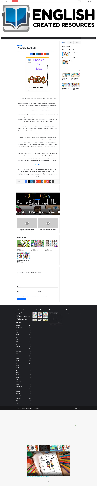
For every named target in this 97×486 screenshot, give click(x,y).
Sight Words (18, 377)
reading (17, 367)
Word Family (18, 395)
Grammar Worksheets (20, 348)
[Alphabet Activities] (40, 320)
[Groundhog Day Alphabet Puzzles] (51, 243)
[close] (48, 481)
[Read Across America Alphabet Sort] (23, 243)
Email (18, 291)
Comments (77, 42)
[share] (68, 453)
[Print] (53, 181)
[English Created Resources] (48, 18)
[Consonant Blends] (45, 320)
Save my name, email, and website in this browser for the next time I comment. (32, 296)
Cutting (17, 339)
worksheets (18, 398)
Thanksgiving (59, 322)
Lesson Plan (18, 351)
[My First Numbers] (75, 75)
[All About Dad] (35, 320)
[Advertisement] (33, 435)
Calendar (18, 330)
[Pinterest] (42, 54)
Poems (17, 358)
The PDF (37, 165)
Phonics (17, 356)
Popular (63, 42)
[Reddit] (45, 54)
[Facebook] (31, 54)
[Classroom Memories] (66, 75)
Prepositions (18, 362)
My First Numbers (75, 78)
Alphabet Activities (53, 315)
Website (39, 291)
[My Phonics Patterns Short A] (65, 54)
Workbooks (18, 396)
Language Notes (19, 349)
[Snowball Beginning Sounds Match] (23, 255)
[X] (34, 54)
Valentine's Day (56, 324)
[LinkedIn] (37, 54)
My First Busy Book (66, 46)
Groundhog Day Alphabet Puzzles (50, 249)
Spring (60, 320)
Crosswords (18, 337)
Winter (61, 324)
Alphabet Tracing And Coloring (75, 89)
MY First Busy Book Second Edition (69, 49)
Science (17, 374)
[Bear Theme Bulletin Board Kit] (35, 313)
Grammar (18, 346)
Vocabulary (18, 391)
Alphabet (22, 42)
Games (18, 402)
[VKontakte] (47, 54)
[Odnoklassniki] (45, 181)
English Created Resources (25, 188)
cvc (17, 341)
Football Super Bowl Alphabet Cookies (37, 249)
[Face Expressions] (65, 62)
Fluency (17, 344)
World (17, 400)
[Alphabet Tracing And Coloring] (75, 85)
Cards (17, 332)
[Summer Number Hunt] (66, 85)
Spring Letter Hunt (37, 204)
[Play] (56, 448)
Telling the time (19, 386)
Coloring (17, 334)
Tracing (17, 388)
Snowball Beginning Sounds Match (23, 261)
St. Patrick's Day (52, 322)
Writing (17, 403)
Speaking (18, 382)
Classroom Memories (64, 79)
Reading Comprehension (54, 320)
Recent (70, 42)
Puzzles (17, 363)
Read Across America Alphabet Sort (21, 249)
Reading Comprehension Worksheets (70, 57)
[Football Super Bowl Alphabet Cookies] (37, 243)
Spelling (17, 384)
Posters (17, 360)
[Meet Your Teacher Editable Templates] (45, 316)
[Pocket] (47, 181)
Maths (17, 355)
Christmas (59, 315)
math (17, 353)
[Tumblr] (39, 54)
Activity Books (18, 327)
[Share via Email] (50, 181)
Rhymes (17, 370)
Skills (17, 379)
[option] (38, 204)
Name (18, 286)
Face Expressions (72, 60)
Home (19, 42)
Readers (17, 365)
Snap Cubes (18, 381)
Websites (18, 393)
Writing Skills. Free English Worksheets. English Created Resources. (46, 453)
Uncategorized (19, 389)
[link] (29, 453)
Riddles (17, 372)
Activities (37, 199)
